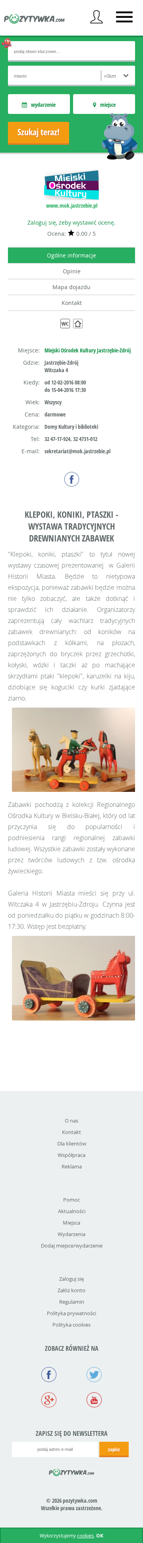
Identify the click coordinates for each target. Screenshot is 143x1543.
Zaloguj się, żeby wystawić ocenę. (71, 222)
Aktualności (71, 1211)
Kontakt (72, 303)
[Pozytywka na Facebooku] (49, 1375)
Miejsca (71, 1222)
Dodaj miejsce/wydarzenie (71, 1245)
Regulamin (71, 1301)
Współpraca (71, 1155)
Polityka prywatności (71, 1313)
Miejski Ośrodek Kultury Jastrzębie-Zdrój (87, 350)
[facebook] (71, 479)
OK (99, 1535)
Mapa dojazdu (71, 287)
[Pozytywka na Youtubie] (94, 1400)
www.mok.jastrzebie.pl (71, 205)
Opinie (72, 271)
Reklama (72, 1166)
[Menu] (124, 17)
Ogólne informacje (71, 255)
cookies (85, 1535)
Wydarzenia (71, 1234)
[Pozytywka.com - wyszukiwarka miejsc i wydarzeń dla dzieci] (34, 20)
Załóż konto (71, 1290)
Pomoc (71, 1199)
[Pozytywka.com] (72, 1471)
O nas (71, 1120)
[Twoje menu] (96, 17)
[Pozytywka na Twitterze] (94, 1375)
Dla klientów (71, 1143)
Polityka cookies (71, 1324)
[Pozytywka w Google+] (49, 1400)
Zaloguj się (71, 1278)
